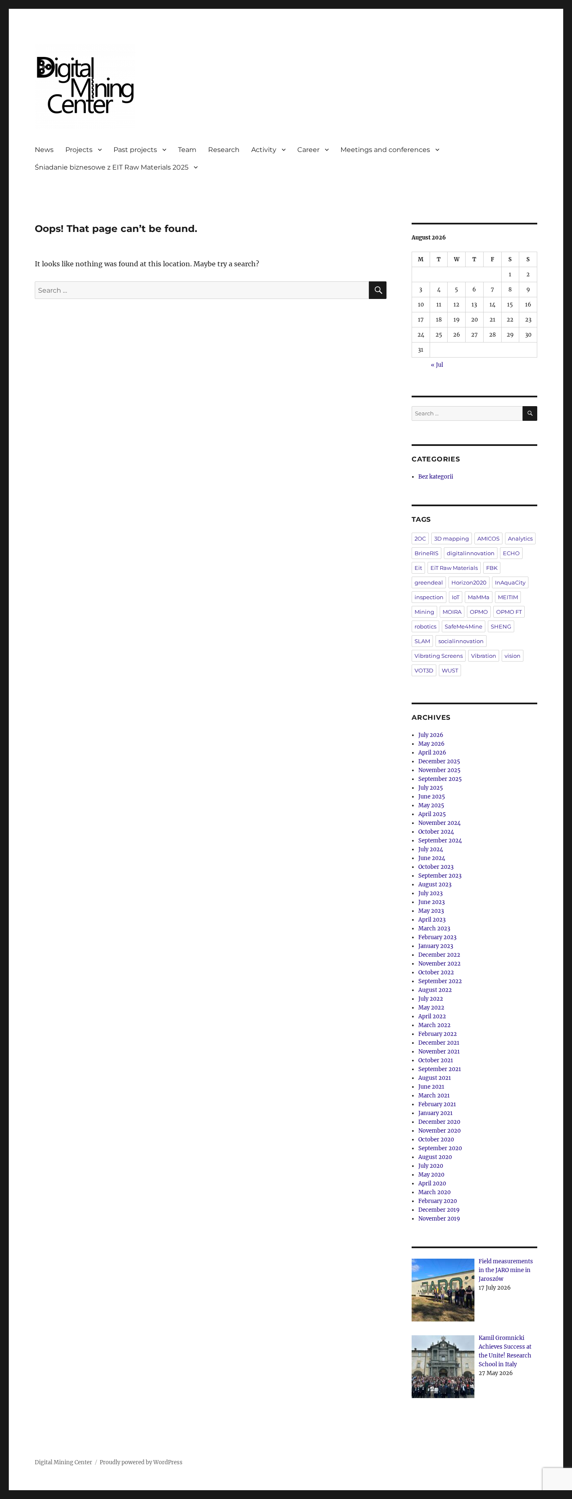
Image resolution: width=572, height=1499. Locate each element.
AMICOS (488, 538)
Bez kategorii (435, 476)
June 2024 (431, 858)
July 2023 (430, 893)
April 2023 (432, 919)
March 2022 (434, 1025)
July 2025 (430, 787)
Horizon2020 (469, 582)
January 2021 (435, 1113)
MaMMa (479, 597)
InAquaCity (510, 582)
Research (224, 150)
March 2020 (434, 1192)
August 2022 (435, 990)
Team (187, 150)
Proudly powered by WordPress (141, 1462)
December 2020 (439, 1122)
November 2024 (439, 823)
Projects (79, 150)
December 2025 (439, 761)
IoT (455, 597)
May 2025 (431, 805)
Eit (418, 567)
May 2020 (431, 1174)
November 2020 (439, 1130)
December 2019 (439, 1209)
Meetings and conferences (385, 150)
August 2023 (434, 884)
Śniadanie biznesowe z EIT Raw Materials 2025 (111, 167)
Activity (263, 150)
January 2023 (435, 946)
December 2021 (438, 1042)
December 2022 (439, 954)
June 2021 (431, 1086)
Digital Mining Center (63, 1462)
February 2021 (437, 1104)
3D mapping (451, 538)
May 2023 (431, 910)
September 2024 (440, 840)
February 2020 (437, 1201)
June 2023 (431, 902)
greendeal (429, 582)
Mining (424, 611)
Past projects (135, 150)
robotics (425, 626)
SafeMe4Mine (463, 626)
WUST (450, 670)
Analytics (520, 538)
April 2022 (432, 1016)
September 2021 (439, 1069)
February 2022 (437, 1034)
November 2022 (439, 963)
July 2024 (430, 849)
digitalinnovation (471, 553)
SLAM (422, 641)
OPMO (479, 611)
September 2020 (440, 1148)
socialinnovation (461, 641)
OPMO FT (509, 611)
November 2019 (439, 1218)
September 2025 (440, 779)
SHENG (501, 626)
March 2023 (434, 928)
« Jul (437, 364)
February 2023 (437, 937)
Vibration (483, 655)
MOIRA (452, 611)
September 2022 (440, 981)
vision (512, 655)
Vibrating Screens (439, 655)
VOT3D (424, 670)
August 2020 (435, 1157)
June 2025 (431, 796)
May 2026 (431, 743)
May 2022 (431, 1007)
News (44, 150)
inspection (429, 597)
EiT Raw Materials (454, 567)
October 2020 (436, 1139)
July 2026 (430, 735)
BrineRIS (426, 553)
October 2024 (436, 831)
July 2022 (430, 998)
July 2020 (430, 1165)
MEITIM (508, 597)
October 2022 (436, 972)
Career (308, 150)
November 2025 (439, 770)
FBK (491, 567)
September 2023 (439, 875)
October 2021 (435, 1060)
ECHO (511, 553)
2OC (420, 538)
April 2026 (432, 752)
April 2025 (432, 814)
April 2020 (432, 1183)
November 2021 (439, 1051)
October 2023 (435, 867)
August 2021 (434, 1078)
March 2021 (434, 1095)
